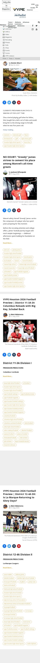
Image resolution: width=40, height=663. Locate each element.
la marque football (9, 614)
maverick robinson (9, 445)
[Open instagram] (32, 29)
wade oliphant (31, 644)
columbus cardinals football (12, 423)
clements (6, 135)
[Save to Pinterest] (19, 102)
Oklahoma (20, 26)
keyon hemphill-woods (22, 441)
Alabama (18, 22)
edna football (29, 423)
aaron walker (8, 574)
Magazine (8, 37)
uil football (7, 272)
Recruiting (8, 40)
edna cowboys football (11, 430)
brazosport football (10, 582)
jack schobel (8, 441)
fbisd (26, 135)
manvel (16, 261)
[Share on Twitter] (9, 102)
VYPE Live (8, 29)
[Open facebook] (32, 26)
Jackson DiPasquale (18, 172)
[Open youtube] (36, 29)
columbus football (9, 416)
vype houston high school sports (14, 146)
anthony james (19, 574)
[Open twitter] (36, 26)
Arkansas (26, 22)
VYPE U (7, 32)
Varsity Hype (12, 27)
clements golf (17, 135)
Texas (10, 22)
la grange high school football (13, 611)
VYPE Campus (9, 56)
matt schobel (24, 438)
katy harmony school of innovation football (17, 604)
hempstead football (10, 438)
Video (7, 34)
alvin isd (6, 250)
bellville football (9, 578)
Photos (7, 42)
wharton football (27, 430)
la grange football (9, 607)
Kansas (10, 24)
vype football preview (10, 275)
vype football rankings (10, 394)
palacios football (22, 434)
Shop (7, 48)
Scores (7, 53)
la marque (29, 611)
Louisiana (18, 24)
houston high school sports (12, 142)
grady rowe (31, 582)
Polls (6, 45)
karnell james (28, 257)
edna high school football (12, 427)
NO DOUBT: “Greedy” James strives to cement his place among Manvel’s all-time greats (19, 161)
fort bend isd (8, 139)
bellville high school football (25, 578)
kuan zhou (27, 142)
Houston (17, 58)
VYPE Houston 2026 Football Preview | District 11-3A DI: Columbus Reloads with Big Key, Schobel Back (19, 304)
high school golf (26, 139)
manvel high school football (27, 264)
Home (4, 58)
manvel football (27, 261)
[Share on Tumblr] (14, 102)
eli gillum (22, 582)
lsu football (7, 261)
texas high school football (26, 268)
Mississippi (12, 26)
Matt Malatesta (17, 314)
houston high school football (12, 253)
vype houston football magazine (14, 279)
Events (7, 50)
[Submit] (39, 22)
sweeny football (9, 434)
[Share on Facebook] (4, 102)
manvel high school (10, 264)
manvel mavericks (9, 268)
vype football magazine (21, 272)
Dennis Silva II (16, 63)
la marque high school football (13, 618)
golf (16, 139)
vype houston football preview (13, 282)
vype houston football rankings (13, 401)
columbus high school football (13, 419)
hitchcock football (9, 585)
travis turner (27, 622)
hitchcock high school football (13, 589)
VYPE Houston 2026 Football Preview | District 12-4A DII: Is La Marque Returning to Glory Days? (19, 495)
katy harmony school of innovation (14, 600)
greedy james (16, 250)
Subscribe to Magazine (6, 5)
